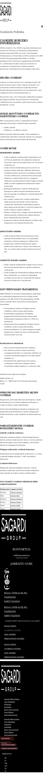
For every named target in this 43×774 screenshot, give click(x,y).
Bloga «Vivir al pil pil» (15, 593)
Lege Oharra (10, 634)
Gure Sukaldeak (9, 702)
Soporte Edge (15, 496)
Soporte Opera (15, 509)
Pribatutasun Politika (14, 639)
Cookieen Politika (12, 630)
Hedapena (7, 704)
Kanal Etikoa (10, 626)
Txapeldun (10, 597)
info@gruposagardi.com (22, 555)
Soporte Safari (15, 505)
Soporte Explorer (16, 499)
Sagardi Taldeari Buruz (11, 699)
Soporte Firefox (15, 502)
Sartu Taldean (12, 602)
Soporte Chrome (16, 492)
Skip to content (5, 1)
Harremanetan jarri (10, 715)
